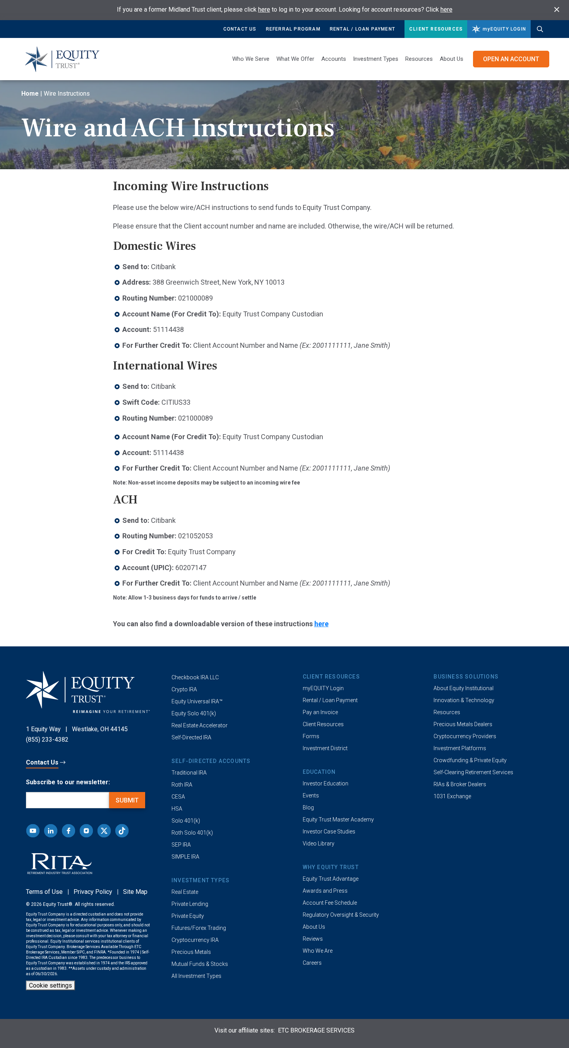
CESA (178, 797)
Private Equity (187, 916)
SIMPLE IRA (185, 857)
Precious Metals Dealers (463, 724)
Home (30, 93)
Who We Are (317, 951)
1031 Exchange (452, 796)
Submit (127, 800)
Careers (312, 963)
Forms (311, 736)
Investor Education (325, 783)
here (264, 9)
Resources (447, 712)
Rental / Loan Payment (362, 29)
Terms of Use (44, 891)
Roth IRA (181, 785)
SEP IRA (181, 845)
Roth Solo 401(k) (192, 833)
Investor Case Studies (329, 831)
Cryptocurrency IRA (195, 940)
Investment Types (375, 58)
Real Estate (184, 892)
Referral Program (293, 29)
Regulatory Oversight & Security (341, 915)
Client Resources (436, 29)
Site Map (135, 891)
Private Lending (189, 904)
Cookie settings (50, 985)
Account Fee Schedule (330, 903)
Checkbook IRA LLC (195, 677)
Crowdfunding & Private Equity (470, 760)
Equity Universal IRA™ (197, 701)
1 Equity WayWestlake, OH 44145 (77, 729)
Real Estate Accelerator (199, 725)
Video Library (318, 843)
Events (311, 795)
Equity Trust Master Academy (338, 819)
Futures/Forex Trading (198, 928)
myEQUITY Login (323, 688)
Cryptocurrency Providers (465, 736)
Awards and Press (325, 891)
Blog (308, 807)
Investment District (325, 748)
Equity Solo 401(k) (193, 713)
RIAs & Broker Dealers (460, 784)
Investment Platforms (460, 748)
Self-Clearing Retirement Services (473, 772)
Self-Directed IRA (191, 737)
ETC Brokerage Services (316, 1030)
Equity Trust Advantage (330, 879)
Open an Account (511, 59)
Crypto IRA (184, 689)
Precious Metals (191, 952)
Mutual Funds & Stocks (199, 964)
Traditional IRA (189, 773)
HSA (176, 809)
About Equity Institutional (464, 688)
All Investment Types (196, 976)
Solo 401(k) (185, 821)
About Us (451, 58)
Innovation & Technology (464, 700)
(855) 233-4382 (47, 739)
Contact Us (240, 29)
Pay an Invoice (320, 712)
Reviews (313, 939)
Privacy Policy (93, 891)
